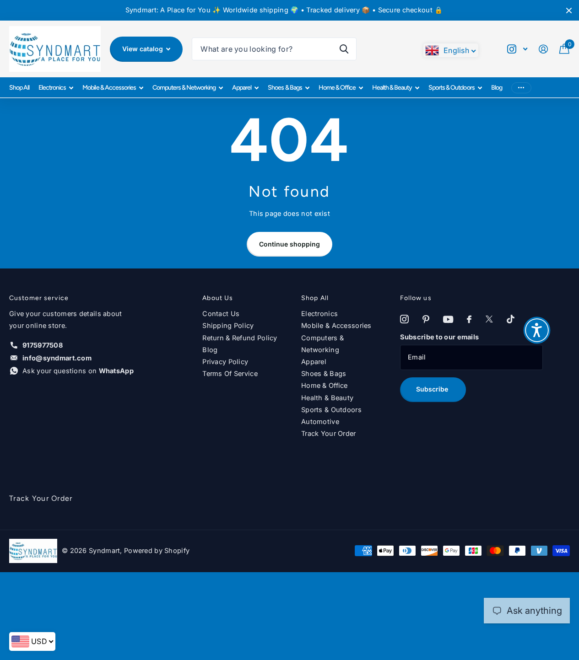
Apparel (241, 87)
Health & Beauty (392, 87)
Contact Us (220, 314)
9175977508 (42, 345)
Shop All (19, 87)
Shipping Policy (228, 326)
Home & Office (337, 87)
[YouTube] (448, 319)
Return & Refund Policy (239, 338)
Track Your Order (328, 433)
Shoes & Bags (285, 87)
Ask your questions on (78, 371)
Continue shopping (289, 244)
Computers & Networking (184, 87)
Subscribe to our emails (439, 337)
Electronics (52, 87)
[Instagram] (404, 319)
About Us (217, 298)
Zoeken (344, 49)
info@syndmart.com (57, 358)
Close (569, 10)
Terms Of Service (230, 374)
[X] (489, 319)
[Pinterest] (425, 319)
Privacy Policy (225, 362)
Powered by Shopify (156, 551)
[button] (537, 330)
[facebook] (469, 319)
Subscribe (433, 389)
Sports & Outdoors (451, 87)
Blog (496, 87)
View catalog (143, 49)
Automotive (320, 422)
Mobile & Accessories (108, 87)
